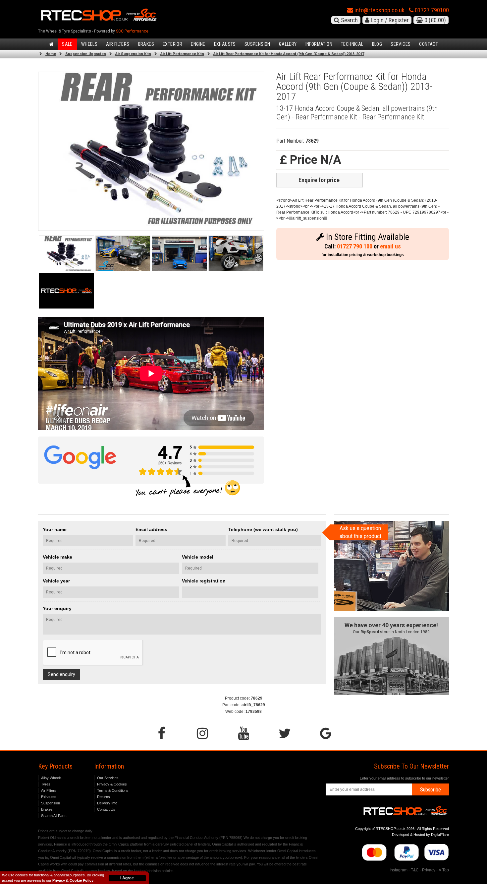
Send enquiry (61, 674)
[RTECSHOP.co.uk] (66, 291)
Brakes (146, 44)
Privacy (428, 870)
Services (400, 44)
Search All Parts (54, 816)
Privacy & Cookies (112, 784)
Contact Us (106, 809)
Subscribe (430, 789)
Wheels (89, 44)
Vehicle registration (204, 580)
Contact (428, 44)
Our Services (108, 778)
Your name (55, 529)
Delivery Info (107, 803)
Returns (103, 797)
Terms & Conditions (113, 790)
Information (318, 44)
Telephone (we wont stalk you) (263, 529)
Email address (151, 529)
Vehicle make (57, 557)
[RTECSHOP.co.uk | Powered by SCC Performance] (123, 254)
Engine (198, 44)
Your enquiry (57, 608)
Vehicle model (197, 557)
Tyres (45, 784)
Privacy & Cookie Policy (72, 880)
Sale (67, 44)
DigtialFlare (440, 835)
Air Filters (117, 44)
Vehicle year (56, 580)
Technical (352, 44)
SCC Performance (132, 31)
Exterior (172, 44)
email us (390, 246)
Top (445, 870)
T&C (415, 870)
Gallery (288, 44)
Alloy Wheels (51, 778)
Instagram (398, 870)
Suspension (257, 44)
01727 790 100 (354, 246)
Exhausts (225, 44)
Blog (377, 44)
